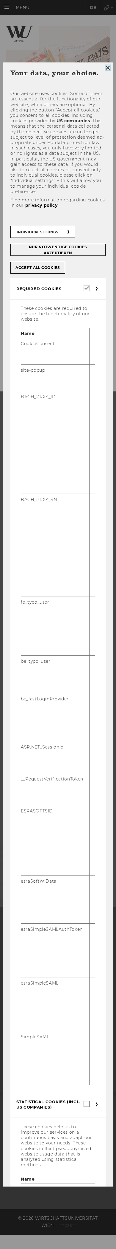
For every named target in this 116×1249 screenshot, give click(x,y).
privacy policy (41, 205)
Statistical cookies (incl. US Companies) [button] (48, 1104)
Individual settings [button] (37, 232)
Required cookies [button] (38, 288)
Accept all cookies (37, 267)
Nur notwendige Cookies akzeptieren (58, 250)
